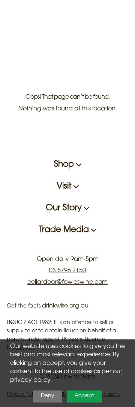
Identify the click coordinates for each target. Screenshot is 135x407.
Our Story (65, 208)
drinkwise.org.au (65, 306)
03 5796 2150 (67, 271)
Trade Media (65, 230)
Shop (65, 165)
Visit (65, 186)
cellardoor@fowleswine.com (67, 282)
